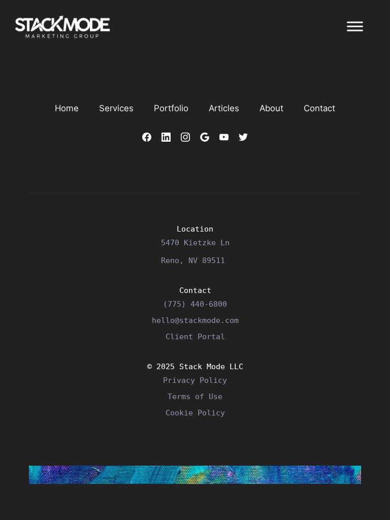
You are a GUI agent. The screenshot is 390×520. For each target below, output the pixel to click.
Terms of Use (195, 396)
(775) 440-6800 (195, 304)
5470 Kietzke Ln (195, 242)
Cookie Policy (195, 412)
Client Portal (195, 336)
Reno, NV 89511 (193, 260)
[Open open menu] (355, 26)
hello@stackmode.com (195, 320)
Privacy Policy (195, 380)
